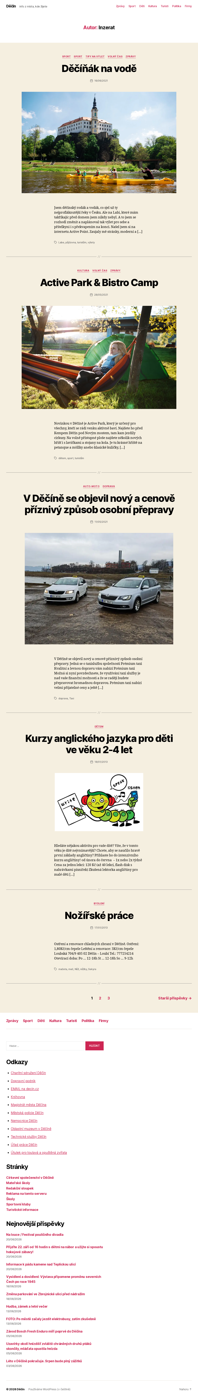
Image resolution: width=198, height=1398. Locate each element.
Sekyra (92, 969)
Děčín (11, 6)
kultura (83, 270)
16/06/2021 (101, 80)
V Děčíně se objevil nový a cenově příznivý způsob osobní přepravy (99, 503)
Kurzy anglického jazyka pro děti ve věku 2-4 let (99, 743)
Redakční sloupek (20, 1188)
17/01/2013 (101, 927)
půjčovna (70, 242)
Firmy (188, 6)
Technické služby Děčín (28, 1137)
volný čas (115, 56)
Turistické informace (22, 1210)
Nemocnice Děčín (24, 1121)
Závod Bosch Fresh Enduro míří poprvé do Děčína (44, 1331)
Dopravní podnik (23, 1081)
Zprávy (120, 6)
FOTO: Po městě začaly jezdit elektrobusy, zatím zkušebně (51, 1319)
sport (66, 56)
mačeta (62, 969)
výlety (91, 242)
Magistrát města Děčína (28, 1105)
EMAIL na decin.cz (25, 1089)
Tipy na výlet (95, 56)
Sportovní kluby (18, 1204)
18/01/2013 (101, 761)
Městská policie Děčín (27, 1113)
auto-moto (91, 486)
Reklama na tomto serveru (26, 1194)
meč (70, 969)
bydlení (99, 903)
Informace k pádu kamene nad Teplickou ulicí (41, 1264)
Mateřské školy (18, 1183)
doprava (109, 486)
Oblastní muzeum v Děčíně (31, 1129)
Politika (176, 6)
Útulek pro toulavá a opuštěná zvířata (39, 1153)
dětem (62, 458)
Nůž (77, 969)
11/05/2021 (101, 521)
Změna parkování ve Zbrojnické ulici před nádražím (45, 1294)
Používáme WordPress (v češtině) (49, 1389)
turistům (81, 242)
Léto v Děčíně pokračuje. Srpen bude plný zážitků (44, 1361)
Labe (61, 242)
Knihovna (18, 1097)
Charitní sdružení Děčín (28, 1073)
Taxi (71, 698)
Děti (141, 6)
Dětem (99, 726)
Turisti (164, 6)
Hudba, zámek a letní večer (27, 1306)
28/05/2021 (101, 294)
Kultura (152, 6)
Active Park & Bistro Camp (99, 282)
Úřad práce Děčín (24, 1145)
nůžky (83, 969)
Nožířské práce (99, 915)
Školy (10, 1199)
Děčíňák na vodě (99, 68)
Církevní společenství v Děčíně (30, 1178)
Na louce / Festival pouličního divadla (34, 1235)
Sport (132, 6)
